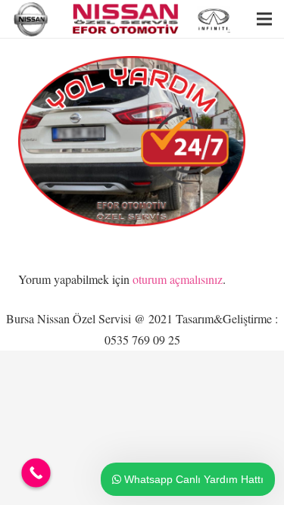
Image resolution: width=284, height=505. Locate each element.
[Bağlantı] (32, 19)
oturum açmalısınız (178, 279)
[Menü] (264, 19)
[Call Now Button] (36, 473)
